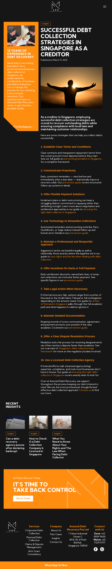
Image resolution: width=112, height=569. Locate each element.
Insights (56, 538)
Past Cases (56, 534)
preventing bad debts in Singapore (83, 158)
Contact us (85, 390)
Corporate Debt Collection (34, 532)
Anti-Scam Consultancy (34, 553)
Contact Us (56, 541)
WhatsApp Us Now (56, 565)
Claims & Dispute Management (34, 546)
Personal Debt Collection (34, 539)
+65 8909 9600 (99, 535)
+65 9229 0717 (100, 541)
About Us (56, 530)
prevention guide (71, 182)
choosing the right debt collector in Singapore (69, 211)
